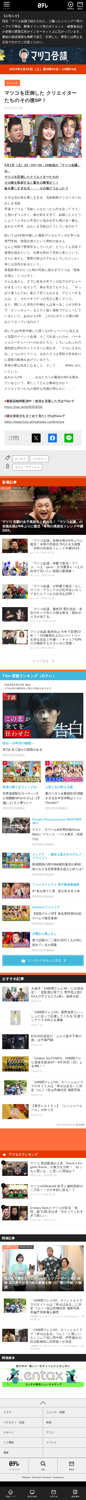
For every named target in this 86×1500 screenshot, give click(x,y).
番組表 (71, 1470)
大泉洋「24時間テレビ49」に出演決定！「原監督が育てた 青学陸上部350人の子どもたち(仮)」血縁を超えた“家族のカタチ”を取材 (57, 992)
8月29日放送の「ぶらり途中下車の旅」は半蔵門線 (56, 1038)
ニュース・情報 (55, 1412)
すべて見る (41, 661)
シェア (52, 438)
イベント (51, 1442)
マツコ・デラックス (27, 467)
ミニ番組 (8, 1442)
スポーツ (8, 1432)
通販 (6, 1452)
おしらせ (12, 82)
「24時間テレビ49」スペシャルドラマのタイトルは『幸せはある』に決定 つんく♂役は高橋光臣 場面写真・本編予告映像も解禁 (57, 1086)
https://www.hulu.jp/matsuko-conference (34, 421)
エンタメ (20, 458)
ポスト (36, 438)
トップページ (14, 1470)
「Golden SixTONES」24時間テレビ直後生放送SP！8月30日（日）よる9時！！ (56, 1062)
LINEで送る (68, 438)
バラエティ (39, 458)
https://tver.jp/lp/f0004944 (23, 407)
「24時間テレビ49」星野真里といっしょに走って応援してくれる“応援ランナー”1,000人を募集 (57, 1016)
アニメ (50, 1432)
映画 (49, 1422)
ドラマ (7, 1412)
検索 (43, 1470)
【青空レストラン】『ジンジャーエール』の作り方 (56, 1108)
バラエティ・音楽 (13, 1422)
